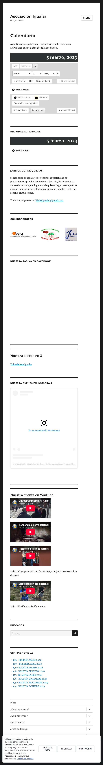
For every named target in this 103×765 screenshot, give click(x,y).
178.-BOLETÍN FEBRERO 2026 (29, 671)
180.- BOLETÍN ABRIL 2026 (27, 663)
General (43, 97)
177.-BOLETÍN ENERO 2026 (27, 675)
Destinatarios (17, 722)
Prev (14, 234)
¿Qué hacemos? (19, 716)
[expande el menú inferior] (89, 709)
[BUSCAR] (75, 633)
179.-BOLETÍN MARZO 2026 (28, 667)
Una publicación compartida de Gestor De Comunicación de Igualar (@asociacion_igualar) (51, 464)
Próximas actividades (25, 131)
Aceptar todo (47, 748)
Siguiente (42, 81)
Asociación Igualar (28, 16)
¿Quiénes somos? (19, 709)
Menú (87, 18)
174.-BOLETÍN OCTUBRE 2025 (29, 686)
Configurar (85, 749)
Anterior (21, 81)
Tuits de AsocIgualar (21, 364)
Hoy (31, 81)
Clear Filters (68, 81)
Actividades (24, 97)
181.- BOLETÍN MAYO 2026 (27, 660)
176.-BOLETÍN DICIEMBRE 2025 (30, 678)
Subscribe (19, 110)
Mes (16, 66)
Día (35, 66)
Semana (25, 66)
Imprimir (38, 111)
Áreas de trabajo (18, 729)
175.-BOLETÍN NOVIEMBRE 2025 (30, 682)
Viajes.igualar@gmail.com (49, 200)
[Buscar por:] (41, 633)
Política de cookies (25, 759)
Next (74, 234)
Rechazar (66, 749)
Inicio (13, 702)
